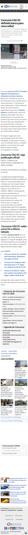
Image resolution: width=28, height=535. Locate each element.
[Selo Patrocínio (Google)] (21, 6)
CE (19, 10)
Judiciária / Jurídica (8, 313)
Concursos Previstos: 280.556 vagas (11, 421)
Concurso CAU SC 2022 (13, 41)
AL (8, 10)
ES (25, 10)
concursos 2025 (12, 351)
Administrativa (19, 311)
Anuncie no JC (9, 519)
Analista (22, 309)
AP (11, 10)
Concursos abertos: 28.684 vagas (11, 417)
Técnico (16, 309)
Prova (9, 339)
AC (5, 10)
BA (17, 10)
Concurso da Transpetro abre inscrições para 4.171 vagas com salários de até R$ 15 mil (15, 264)
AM (14, 10)
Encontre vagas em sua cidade (9, 448)
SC (16, 323)
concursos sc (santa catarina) (9, 353)
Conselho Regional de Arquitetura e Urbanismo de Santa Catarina (14, 93)
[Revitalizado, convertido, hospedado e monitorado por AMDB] (26, 532)
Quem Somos (9, 515)
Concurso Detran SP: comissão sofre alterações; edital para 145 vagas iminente (15, 256)
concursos (4, 351)
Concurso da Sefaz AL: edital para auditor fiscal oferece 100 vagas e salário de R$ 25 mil (15, 273)
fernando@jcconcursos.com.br (8, 66)
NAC (2, 10)
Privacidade (19, 519)
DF (22, 10)
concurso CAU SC (13, 91)
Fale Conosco (19, 515)
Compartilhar (14, 62)
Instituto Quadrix (17, 320)
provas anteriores (6, 356)
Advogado (11, 309)
